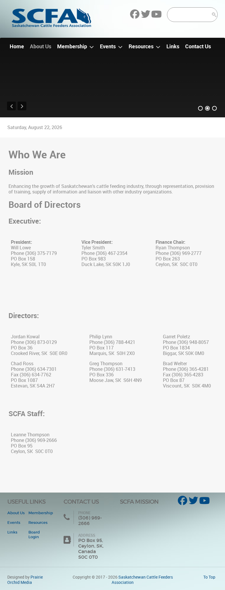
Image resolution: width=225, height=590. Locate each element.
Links (12, 532)
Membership (40, 513)
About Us (16, 513)
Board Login (34, 534)
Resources (37, 522)
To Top (209, 577)
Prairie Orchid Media (25, 579)
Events (13, 522)
